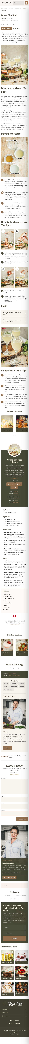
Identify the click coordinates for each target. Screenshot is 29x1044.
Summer (22, 686)
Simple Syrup (8, 552)
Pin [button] (19, 484)
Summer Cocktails (8, 689)
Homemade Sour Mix (20, 185)
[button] (12, 478)
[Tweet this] (4, 24)
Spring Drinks (14, 686)
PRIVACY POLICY (14, 1034)
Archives (6, 683)
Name (3, 796)
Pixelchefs (14, 1032)
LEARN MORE (7, 748)
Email (3, 803)
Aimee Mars (16, 502)
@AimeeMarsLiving (15, 623)
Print (11, 484)
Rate (14, 487)
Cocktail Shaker (10, 512)
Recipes (11, 8)
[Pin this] (1, 24)
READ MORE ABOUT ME (9, 877)
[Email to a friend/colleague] (8, 24)
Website (3, 810)
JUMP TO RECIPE (6, 28)
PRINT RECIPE (16, 28)
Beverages (18, 8)
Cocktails (22, 683)
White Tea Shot (18, 125)
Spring (5, 686)
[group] (14, 573)
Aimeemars (4, 8)
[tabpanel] (7, 422)
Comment (4, 778)
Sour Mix (17, 105)
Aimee (16, 20)
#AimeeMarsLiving (14, 624)
